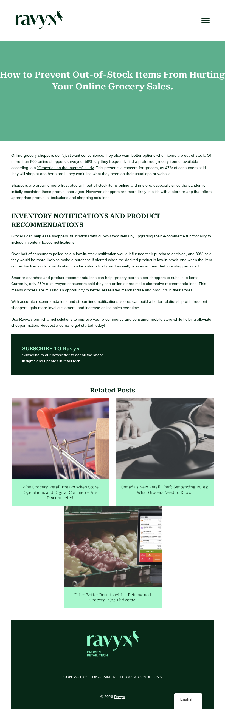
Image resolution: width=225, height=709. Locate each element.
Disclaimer (104, 677)
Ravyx (119, 696)
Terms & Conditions (141, 677)
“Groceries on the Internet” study (65, 168)
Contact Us (75, 677)
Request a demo (54, 325)
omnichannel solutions (53, 319)
